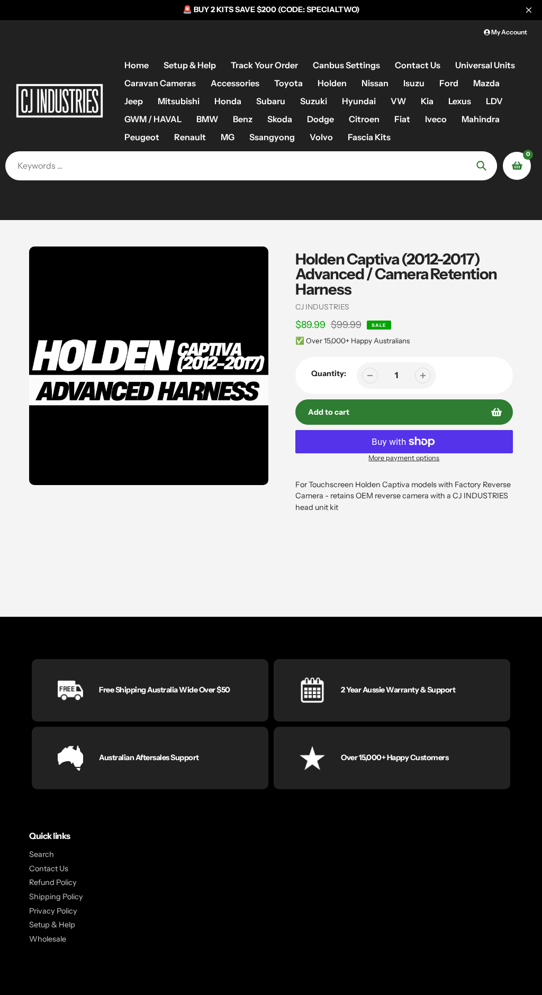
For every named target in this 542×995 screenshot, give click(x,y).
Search (41, 854)
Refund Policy (53, 882)
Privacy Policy (53, 911)
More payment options (403, 458)
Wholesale (47, 939)
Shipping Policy (56, 896)
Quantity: (328, 373)
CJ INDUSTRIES (322, 307)
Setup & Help (52, 924)
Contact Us (48, 868)
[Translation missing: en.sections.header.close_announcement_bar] (528, 10)
